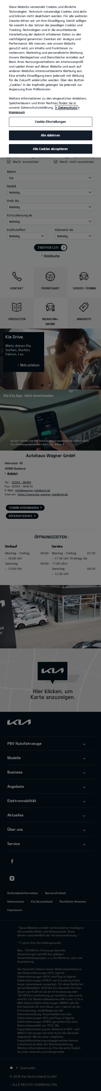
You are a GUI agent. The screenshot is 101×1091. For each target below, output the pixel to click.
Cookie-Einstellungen (50, 121)
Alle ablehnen (50, 135)
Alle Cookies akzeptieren (50, 149)
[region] (50, 78)
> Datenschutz (66, 107)
